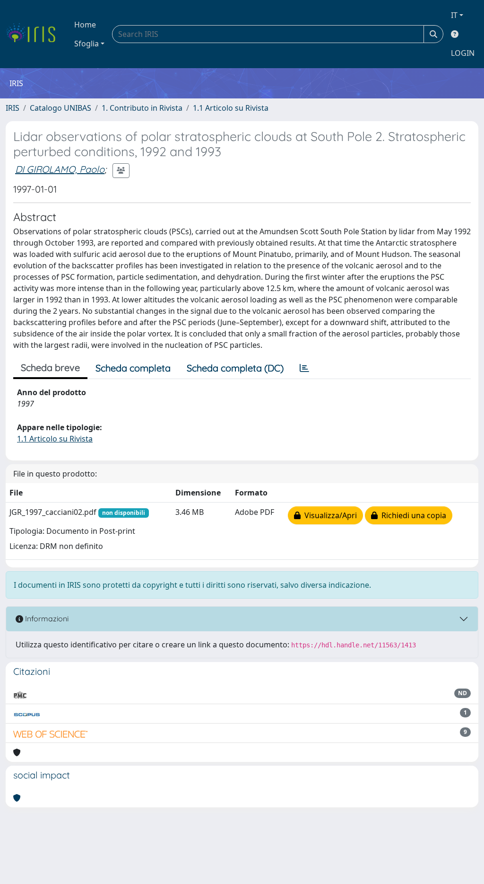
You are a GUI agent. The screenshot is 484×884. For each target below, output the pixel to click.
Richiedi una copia (412, 515)
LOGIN (463, 53)
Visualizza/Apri (329, 515)
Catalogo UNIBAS (60, 108)
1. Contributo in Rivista (142, 108)
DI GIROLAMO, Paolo (59, 169)
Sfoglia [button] (86, 43)
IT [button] (454, 15)
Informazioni (46, 618)
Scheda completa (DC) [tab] (235, 368)
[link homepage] (34, 34)
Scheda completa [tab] (133, 368)
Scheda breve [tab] (50, 367)
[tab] (304, 368)
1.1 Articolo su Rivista (230, 108)
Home (85, 24)
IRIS (12, 108)
